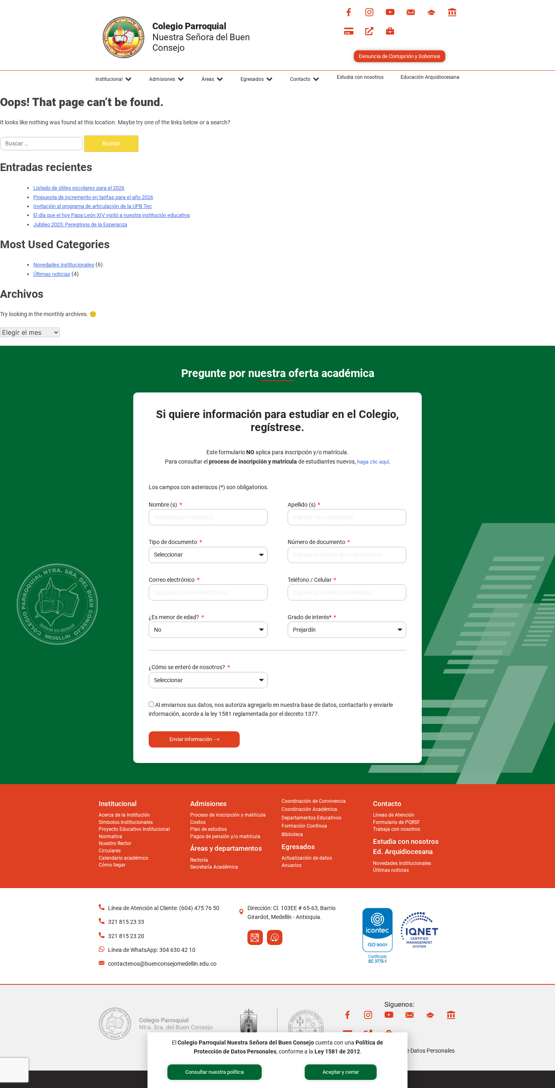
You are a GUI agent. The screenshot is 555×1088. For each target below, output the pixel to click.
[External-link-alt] (369, 31)
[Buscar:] (42, 143)
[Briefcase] (390, 31)
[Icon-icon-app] (452, 12)
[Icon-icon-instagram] (369, 12)
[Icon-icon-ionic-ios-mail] (411, 12)
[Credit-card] (349, 31)
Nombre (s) (163, 504)
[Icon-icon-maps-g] (255, 937)
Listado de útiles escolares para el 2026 (78, 188)
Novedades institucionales (63, 265)
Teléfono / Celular (310, 580)
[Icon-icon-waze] (274, 937)
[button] (113, 79)
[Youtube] (390, 12)
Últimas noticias (51, 274)
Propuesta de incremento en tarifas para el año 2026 (93, 197)
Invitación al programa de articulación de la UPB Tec (92, 206)
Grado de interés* (310, 617)
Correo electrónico (172, 580)
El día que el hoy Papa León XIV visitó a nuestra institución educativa (111, 215)
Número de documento (317, 542)
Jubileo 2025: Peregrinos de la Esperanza (80, 224)
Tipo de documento (173, 542)
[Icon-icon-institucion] (431, 12)
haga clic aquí (373, 462)
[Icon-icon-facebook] (349, 12)
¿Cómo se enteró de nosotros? (187, 667)
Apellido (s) (302, 504)
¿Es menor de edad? (174, 617)
